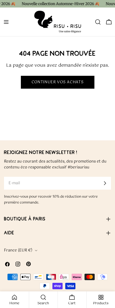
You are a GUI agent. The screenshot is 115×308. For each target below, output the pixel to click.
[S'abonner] (104, 183)
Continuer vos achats (58, 82)
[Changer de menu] (6, 22)
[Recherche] (98, 22)
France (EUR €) (18, 250)
